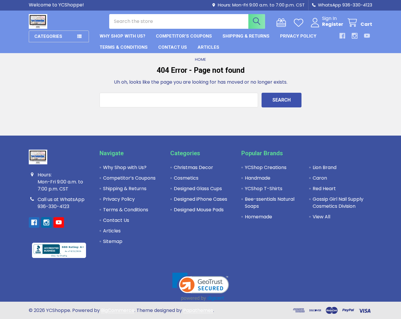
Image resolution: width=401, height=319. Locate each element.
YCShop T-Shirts (263, 188)
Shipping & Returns (246, 36)
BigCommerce (117, 310)
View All (321, 216)
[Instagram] (354, 36)
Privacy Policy (298, 36)
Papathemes (198, 310)
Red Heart (324, 188)
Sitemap (112, 241)
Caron (320, 178)
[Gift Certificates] (282, 22)
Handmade (257, 178)
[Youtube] (367, 36)
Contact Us (172, 47)
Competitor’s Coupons (184, 36)
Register (332, 24)
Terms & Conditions (124, 47)
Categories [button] (48, 36)
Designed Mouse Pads (199, 209)
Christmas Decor (193, 167)
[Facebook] (342, 36)
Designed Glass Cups (198, 188)
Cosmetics (186, 178)
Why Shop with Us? (122, 36)
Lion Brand (324, 167)
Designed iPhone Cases (200, 199)
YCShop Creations (266, 167)
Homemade (258, 216)
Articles (208, 47)
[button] (200, 287)
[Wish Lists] (300, 22)
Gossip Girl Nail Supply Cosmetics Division (338, 203)
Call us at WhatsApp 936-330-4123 (61, 203)
